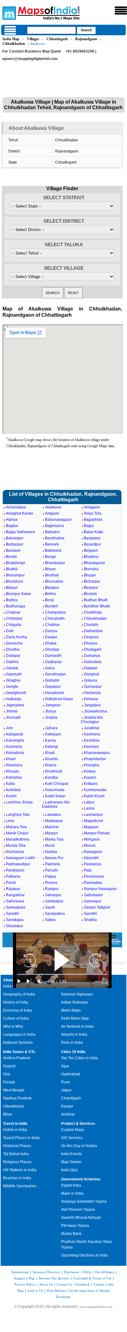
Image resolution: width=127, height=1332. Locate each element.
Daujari (51, 637)
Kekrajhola (15, 753)
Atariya (12, 519)
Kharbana (14, 765)
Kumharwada (95, 790)
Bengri (50, 557)
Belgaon (91, 550)
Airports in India (74, 1034)
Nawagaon (93, 852)
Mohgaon (92, 839)
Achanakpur (16, 507)
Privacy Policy (24, 1284)
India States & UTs (19, 1052)
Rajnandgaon (86, 39)
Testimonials (20, 1272)
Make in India (72, 1193)
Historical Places (17, 1146)
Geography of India (19, 994)
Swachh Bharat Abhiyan (81, 1217)
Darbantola (93, 631)
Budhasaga (15, 606)
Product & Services (78, 1123)
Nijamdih (91, 858)
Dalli (10, 631)
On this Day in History (79, 1146)
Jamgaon (53, 705)
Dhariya (90, 643)
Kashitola (92, 740)
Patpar (50, 876)
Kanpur (67, 1106)
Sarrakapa (14, 920)
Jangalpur (92, 705)
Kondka (51, 777)
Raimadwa (93, 882)
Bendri (11, 557)
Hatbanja (13, 699)
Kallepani (53, 734)
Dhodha (12, 649)
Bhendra (91, 569)
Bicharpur (92, 581)
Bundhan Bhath (97, 606)
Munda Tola (16, 845)
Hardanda (92, 693)
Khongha (91, 765)
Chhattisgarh (57, 39)
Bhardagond (94, 563)
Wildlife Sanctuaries (19, 1186)
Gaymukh (14, 674)
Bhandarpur (55, 563)
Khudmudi (53, 771)
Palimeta (52, 864)
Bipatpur (52, 587)
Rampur (52, 889)
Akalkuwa (53, 507)
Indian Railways (74, 1002)
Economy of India (17, 1010)
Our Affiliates (104, 1272)
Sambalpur (54, 901)
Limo (10, 821)
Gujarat (9, 1066)
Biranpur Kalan (18, 594)
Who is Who (13, 1026)
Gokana (90, 680)
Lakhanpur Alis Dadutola (56, 804)
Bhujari (90, 575)
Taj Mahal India (16, 1154)
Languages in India (19, 1034)
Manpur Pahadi (97, 833)
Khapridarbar (95, 759)
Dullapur (13, 655)
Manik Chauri (17, 833)
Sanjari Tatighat (97, 907)
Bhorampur (15, 575)
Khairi (11, 759)
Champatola (55, 612)
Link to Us (35, 1290)
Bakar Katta (93, 532)
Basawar (13, 550)
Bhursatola (54, 581)
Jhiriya (50, 711)
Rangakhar (15, 895)
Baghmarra (54, 526)
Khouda (12, 771)
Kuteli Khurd (94, 796)
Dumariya (92, 655)
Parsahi (51, 870)
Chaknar (13, 612)
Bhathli (12, 569)
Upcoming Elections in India (84, 1255)
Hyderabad (70, 1074)
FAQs (87, 1272)
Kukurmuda (54, 790)
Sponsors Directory (46, 1272)
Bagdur (12, 526)
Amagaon (92, 507)
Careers (99, 1284)
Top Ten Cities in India (79, 1058)
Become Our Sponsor (54, 1278)
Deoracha (14, 643)
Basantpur (92, 544)
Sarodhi (90, 913)
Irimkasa (91, 699)
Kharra (50, 765)
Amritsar (68, 1114)
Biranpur (91, 587)
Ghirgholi (91, 674)
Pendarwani (94, 876)
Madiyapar (54, 821)
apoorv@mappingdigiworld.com (30, 59)
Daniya (51, 631)
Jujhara (51, 728)
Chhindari (14, 618)
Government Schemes (80, 1179)
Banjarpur (92, 538)
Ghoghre (13, 680)
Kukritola (13, 790)
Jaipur (66, 1090)
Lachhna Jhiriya (19, 802)
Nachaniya (15, 852)
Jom (9, 728)
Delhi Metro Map (75, 1018)
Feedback (83, 1284)
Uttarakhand (13, 1106)
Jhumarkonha (95, 711)
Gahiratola (92, 662)
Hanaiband (54, 693)
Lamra (89, 808)
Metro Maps (71, 1010)
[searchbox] (51, 30)
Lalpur (89, 802)
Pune (65, 1082)
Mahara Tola (16, 827)
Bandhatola (54, 538)
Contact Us (64, 1284)
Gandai (12, 668)
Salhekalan (93, 895)
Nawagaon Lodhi (20, 858)
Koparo (90, 777)
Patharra (13, 876)
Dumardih (53, 655)
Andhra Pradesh (17, 1058)
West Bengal (13, 1090)
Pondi (11, 882)
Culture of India (16, 1018)
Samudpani (15, 907)
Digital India (71, 1185)
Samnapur (92, 901)
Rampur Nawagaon (100, 889)
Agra (65, 1066)
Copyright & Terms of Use (92, 1278)
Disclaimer (71, 1272)
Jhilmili (12, 711)
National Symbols (18, 1042)
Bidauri (12, 587)
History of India (15, 1002)
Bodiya (12, 600)
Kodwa (90, 771)
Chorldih (91, 625)
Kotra (10, 784)
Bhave (50, 569)
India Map (10, 39)
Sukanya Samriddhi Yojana (84, 1201)
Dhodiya (52, 649)
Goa (6, 1074)
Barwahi (52, 544)
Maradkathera (17, 839)
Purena (51, 882)
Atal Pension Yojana (78, 1209)
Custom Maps (72, 1130)
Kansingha (15, 740)
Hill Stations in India (19, 1170)
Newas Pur (54, 858)
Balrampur (14, 538)
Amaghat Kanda (19, 513)
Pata (88, 870)
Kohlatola (14, 777)
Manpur (51, 833)
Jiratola (51, 717)
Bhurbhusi (14, 581)
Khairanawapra (97, 753)
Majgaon (91, 827)
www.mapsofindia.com (96, 1306)
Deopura (91, 637)
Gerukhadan (55, 674)
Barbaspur (14, 544)
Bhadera (91, 557)
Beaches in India (17, 1178)
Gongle (12, 686)
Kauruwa (91, 746)
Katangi (51, 746)
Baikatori (52, 532)
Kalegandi (14, 734)
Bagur (89, 526)
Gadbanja (53, 662)
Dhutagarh (93, 649)
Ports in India (72, 1042)
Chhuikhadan (13, 43)
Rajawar (13, 889)
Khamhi (51, 759)
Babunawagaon (58, 519)
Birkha (50, 594)
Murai (50, 845)
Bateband (53, 550)
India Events (71, 1154)
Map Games (71, 1162)
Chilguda (13, 625)
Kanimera (92, 734)
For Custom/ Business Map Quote (31, 51)
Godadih (52, 680)
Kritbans (91, 784)
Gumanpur (93, 686)
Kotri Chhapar (56, 784)
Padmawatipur (18, 864)
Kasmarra (14, 746)
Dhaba (50, 643)
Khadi (50, 753)
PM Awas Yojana (75, 1225)
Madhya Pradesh (17, 1098)
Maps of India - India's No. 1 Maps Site (8, 12)
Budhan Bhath (96, 600)
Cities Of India (73, 1052)
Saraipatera (55, 913)
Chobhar (52, 625)
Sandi (50, 907)
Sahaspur (53, 895)
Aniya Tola (92, 513)
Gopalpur (53, 686)
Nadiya (51, 852)
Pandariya (92, 864)
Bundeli (51, 606)
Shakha (90, 920)
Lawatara (53, 814)
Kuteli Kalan (55, 796)
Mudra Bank (71, 1233)
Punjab (9, 1082)
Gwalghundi (16, 693)
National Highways (77, 994)
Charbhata (93, 612)
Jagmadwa (15, 705)
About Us (46, 1284)
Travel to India (15, 1123)
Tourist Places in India (21, 1138)
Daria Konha (16, 637)
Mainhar (52, 827)
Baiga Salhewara (20, 532)
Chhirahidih (55, 618)
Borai (49, 600)
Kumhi (11, 796)
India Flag (11, 986)
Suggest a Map (24, 1278)
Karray (50, 740)
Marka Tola (54, 839)
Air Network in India (77, 1026)
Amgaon (52, 513)
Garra (50, 668)
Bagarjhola (93, 519)
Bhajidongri (15, 563)
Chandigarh (71, 1098)
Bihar (7, 1114)
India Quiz (69, 1170)
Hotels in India (15, 1130)
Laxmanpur (93, 814)
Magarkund (93, 821)
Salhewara (15, 901)
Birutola (90, 594)
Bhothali (52, 575)
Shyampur (14, 926)
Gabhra (12, 662)
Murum (90, 845)
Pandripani (15, 870)
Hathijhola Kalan (59, 699)
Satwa (50, 920)
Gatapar (90, 668)
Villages (33, 39)
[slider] (62, 974)
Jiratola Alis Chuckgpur (92, 719)
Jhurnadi (13, 717)
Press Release (56, 1290)
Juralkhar (92, 728)
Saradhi (12, 913)
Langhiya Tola (18, 814)
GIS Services (72, 1138)
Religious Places (17, 1162)
